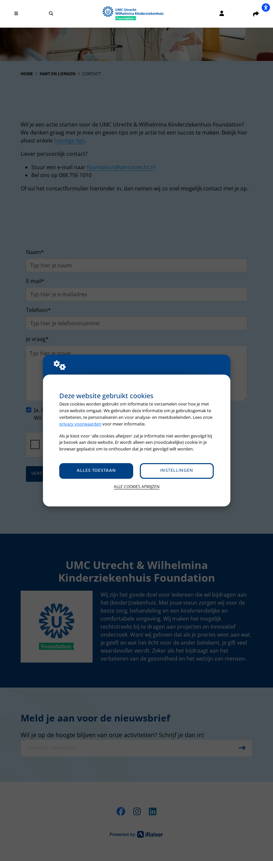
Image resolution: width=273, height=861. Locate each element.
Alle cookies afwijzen (136, 486)
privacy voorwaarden (80, 424)
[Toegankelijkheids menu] (266, 7)
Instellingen (176, 470)
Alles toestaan (96, 470)
